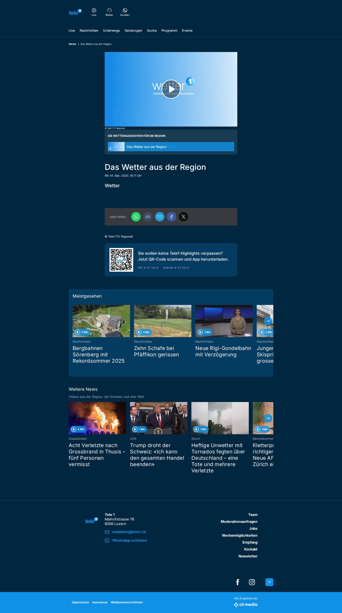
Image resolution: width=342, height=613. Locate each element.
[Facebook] (171, 216)
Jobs (253, 528)
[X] (183, 216)
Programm (169, 30)
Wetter (73, 44)
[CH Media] (245, 604)
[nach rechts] (268, 321)
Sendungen (133, 30)
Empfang (249, 542)
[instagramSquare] (252, 582)
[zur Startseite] (75, 12)
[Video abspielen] (171, 89)
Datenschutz (80, 602)
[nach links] (74, 321)
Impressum (100, 602)
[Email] (159, 216)
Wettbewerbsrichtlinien (127, 602)
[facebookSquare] (238, 582)
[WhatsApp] (136, 216)
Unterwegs (111, 30)
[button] (148, 216)
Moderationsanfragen (239, 521)
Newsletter (247, 556)
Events (187, 30)
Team (252, 515)
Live (72, 30)
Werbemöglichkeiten (239, 535)
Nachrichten (89, 30)
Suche (152, 30)
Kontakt (250, 549)
